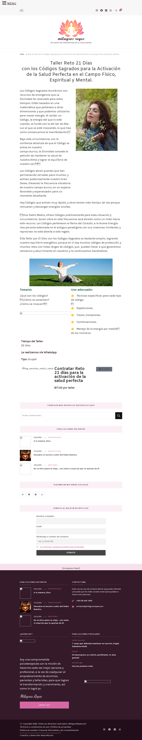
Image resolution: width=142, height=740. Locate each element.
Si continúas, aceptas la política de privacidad (62, 547)
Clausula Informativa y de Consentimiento (59, 730)
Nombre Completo (45, 516)
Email (39, 526)
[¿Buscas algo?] (67, 415)
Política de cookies (29, 730)
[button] (4, 3)
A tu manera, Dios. (42, 441)
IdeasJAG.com (47, 735)
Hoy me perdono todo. (82, 666)
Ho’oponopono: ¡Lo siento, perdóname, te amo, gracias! (94, 656)
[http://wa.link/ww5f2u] (42, 494)
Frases (75, 652)
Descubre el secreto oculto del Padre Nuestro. (55, 455)
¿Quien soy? (44, 705)
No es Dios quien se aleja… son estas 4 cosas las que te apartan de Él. (67, 469)
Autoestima (77, 663)
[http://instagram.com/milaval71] (22, 494)
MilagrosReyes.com (77, 724)
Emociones (53, 465)
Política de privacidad (61, 727)
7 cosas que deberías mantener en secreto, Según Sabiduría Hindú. (95, 645)
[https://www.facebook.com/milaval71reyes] (29, 494)
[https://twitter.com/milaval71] (35, 494)
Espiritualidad (54, 437)
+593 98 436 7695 (84, 601)
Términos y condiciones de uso (35, 727)
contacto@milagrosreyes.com (89, 606)
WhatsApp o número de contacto (52, 537)
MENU (11, 3)
